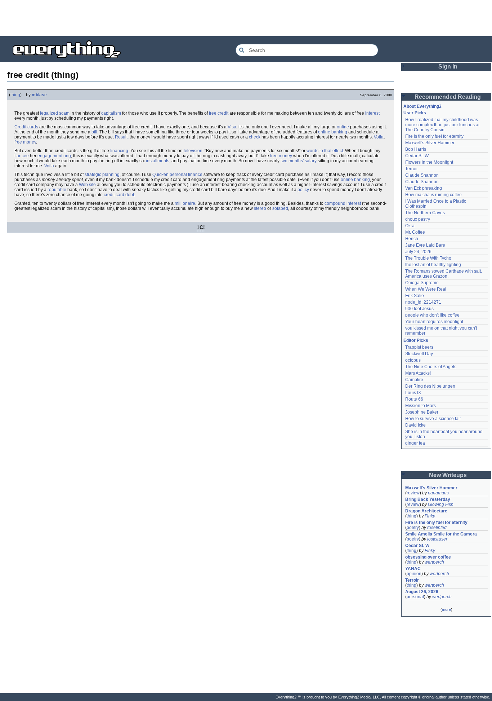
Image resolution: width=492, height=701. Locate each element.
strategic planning (102, 174)
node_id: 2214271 (423, 302)
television (193, 150)
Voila (379, 137)
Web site (87, 184)
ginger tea (415, 443)
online (343, 126)
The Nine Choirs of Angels (430, 366)
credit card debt (119, 194)
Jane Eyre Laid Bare (425, 245)
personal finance (186, 174)
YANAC (413, 568)
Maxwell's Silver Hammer (430, 142)
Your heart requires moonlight (434, 321)
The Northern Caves (425, 212)
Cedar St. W (417, 155)
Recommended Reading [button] (448, 97)
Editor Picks (415, 340)
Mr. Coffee (415, 232)
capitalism (111, 113)
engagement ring (54, 155)
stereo (260, 208)
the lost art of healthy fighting (433, 264)
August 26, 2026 (421, 591)
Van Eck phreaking (423, 188)
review (413, 492)
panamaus (438, 492)
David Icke (415, 425)
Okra (410, 225)
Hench (411, 238)
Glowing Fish (440, 504)
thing (15, 94)
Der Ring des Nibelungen (430, 386)
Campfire (414, 379)
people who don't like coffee (432, 315)
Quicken (160, 174)
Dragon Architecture (426, 510)
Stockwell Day (419, 353)
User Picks (414, 112)
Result (121, 137)
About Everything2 (422, 106)
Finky (430, 516)
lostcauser (437, 539)
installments (157, 160)
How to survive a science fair (433, 418)
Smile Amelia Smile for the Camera (441, 534)
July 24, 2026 (418, 251)
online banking (332, 132)
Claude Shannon (422, 175)
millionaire (185, 203)
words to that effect (325, 150)
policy (303, 189)
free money (25, 142)
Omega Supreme (422, 282)
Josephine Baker (421, 412)
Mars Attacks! (418, 373)
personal (415, 596)
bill (94, 132)
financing (119, 150)
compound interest (343, 203)
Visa (232, 126)
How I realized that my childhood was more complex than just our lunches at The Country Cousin (442, 124)
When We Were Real (425, 289)
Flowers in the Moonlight (429, 162)
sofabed (280, 208)
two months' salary (299, 160)
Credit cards (26, 126)
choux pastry (417, 219)
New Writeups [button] (448, 475)
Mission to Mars (420, 405)
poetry (413, 527)
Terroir (411, 168)
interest (372, 113)
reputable (57, 189)
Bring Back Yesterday (427, 499)
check (254, 137)
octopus (413, 360)
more (446, 609)
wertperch (434, 562)
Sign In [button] (447, 66)
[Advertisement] (246, 18)
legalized (49, 113)
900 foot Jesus (419, 308)
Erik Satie (414, 295)
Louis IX (413, 392)
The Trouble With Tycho (428, 258)
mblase (39, 94)
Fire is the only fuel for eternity (434, 136)
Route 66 (414, 399)
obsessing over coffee (428, 557)
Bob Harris (415, 149)
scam (64, 113)
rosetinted (437, 527)
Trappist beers (419, 347)
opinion (414, 573)
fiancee (21, 155)
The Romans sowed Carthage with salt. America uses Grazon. (444, 274)
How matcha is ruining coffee (433, 194)
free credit (218, 113)
